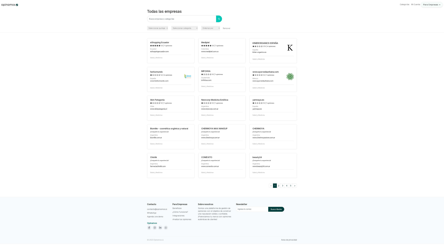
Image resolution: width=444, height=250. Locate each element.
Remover (226, 28)
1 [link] (274, 185)
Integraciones (178, 215)
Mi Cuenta (415, 4)
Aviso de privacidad (289, 240)
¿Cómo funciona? (180, 212)
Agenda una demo (155, 216)
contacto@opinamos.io (157, 209)
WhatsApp (151, 213)
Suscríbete (276, 209)
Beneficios (177, 208)
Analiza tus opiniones (182, 219)
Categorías (404, 4)
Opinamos (152, 223)
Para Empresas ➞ (431, 4)
